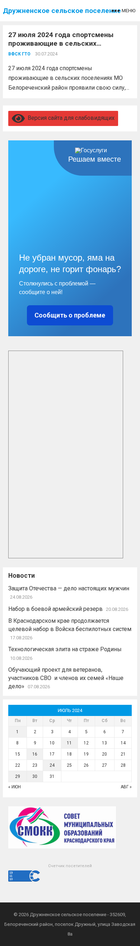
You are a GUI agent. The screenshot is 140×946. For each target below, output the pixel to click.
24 (52, 765)
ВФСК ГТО (19, 54)
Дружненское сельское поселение (62, 10)
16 (34, 754)
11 (69, 742)
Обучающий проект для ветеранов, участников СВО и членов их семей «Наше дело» (65, 678)
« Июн (14, 786)
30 (34, 776)
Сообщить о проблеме (69, 315)
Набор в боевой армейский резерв (55, 608)
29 (17, 776)
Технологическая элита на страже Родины (65, 649)
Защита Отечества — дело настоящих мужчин (69, 588)
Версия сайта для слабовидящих (70, 117)
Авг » (126, 786)
